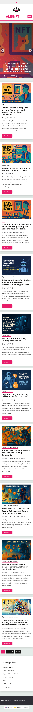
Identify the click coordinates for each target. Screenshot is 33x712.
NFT (15, 59)
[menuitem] (8, 707)
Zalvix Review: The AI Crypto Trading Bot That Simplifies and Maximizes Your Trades (15, 622)
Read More (7, 136)
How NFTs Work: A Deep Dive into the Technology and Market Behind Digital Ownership (15, 111)
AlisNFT (12, 16)
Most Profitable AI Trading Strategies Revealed (14, 339)
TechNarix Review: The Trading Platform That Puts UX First (16, 169)
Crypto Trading (6, 165)
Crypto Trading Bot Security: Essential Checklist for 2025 (15, 395)
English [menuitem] (9, 707)
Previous (3, 51)
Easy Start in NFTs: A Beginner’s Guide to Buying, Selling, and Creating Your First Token (16, 67)
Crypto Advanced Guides (10, 277)
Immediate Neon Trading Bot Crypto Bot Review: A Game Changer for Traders (15, 511)
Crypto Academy (7, 391)
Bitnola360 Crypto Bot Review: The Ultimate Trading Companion (16, 452)
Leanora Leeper (23, 76)
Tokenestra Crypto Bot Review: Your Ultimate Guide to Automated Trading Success (16, 282)
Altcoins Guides (8, 667)
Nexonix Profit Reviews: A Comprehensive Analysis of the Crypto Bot (15, 566)
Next (30, 51)
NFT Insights (7, 687)
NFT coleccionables (9, 684)
